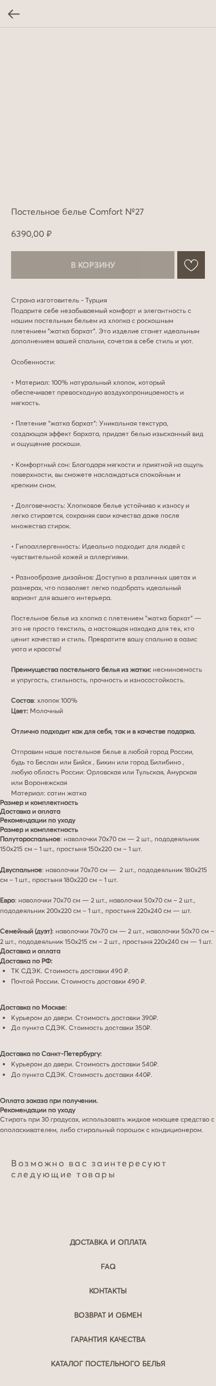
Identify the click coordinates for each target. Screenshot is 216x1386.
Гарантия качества (108, 1339)
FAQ (108, 1266)
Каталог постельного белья (108, 1363)
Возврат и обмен (108, 1314)
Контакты (108, 1290)
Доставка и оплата (108, 1242)
